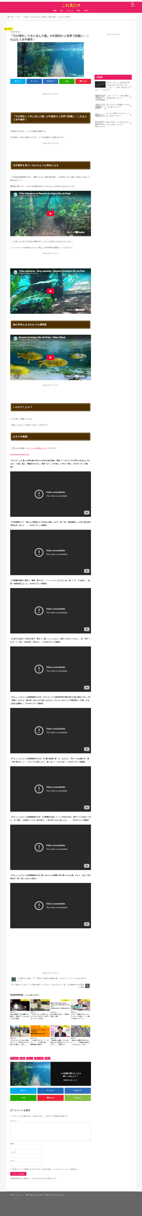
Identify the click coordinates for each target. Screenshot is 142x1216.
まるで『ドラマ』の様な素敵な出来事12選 (118, 97)
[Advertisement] (50, 100)
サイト (12, 1161)
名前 (12, 1143)
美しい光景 (39, 1058)
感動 (23, 1058)
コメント (13, 1121)
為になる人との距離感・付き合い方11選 (118, 106)
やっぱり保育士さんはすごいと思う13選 (118, 114)
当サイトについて (16, 1195)
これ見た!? (71, 5)
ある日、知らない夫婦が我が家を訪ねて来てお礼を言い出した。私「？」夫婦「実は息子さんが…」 (112, 86)
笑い (62, 10)
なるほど (15, 1058)
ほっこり (70, 10)
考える (86, 10)
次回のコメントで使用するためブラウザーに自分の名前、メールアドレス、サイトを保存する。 (45, 1169)
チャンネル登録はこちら (37, 448)
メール (13, 1152)
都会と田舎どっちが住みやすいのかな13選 (118, 123)
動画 (55, 10)
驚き (78, 10)
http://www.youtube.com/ (19, 454)
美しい (30, 1058)
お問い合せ (29, 1195)
